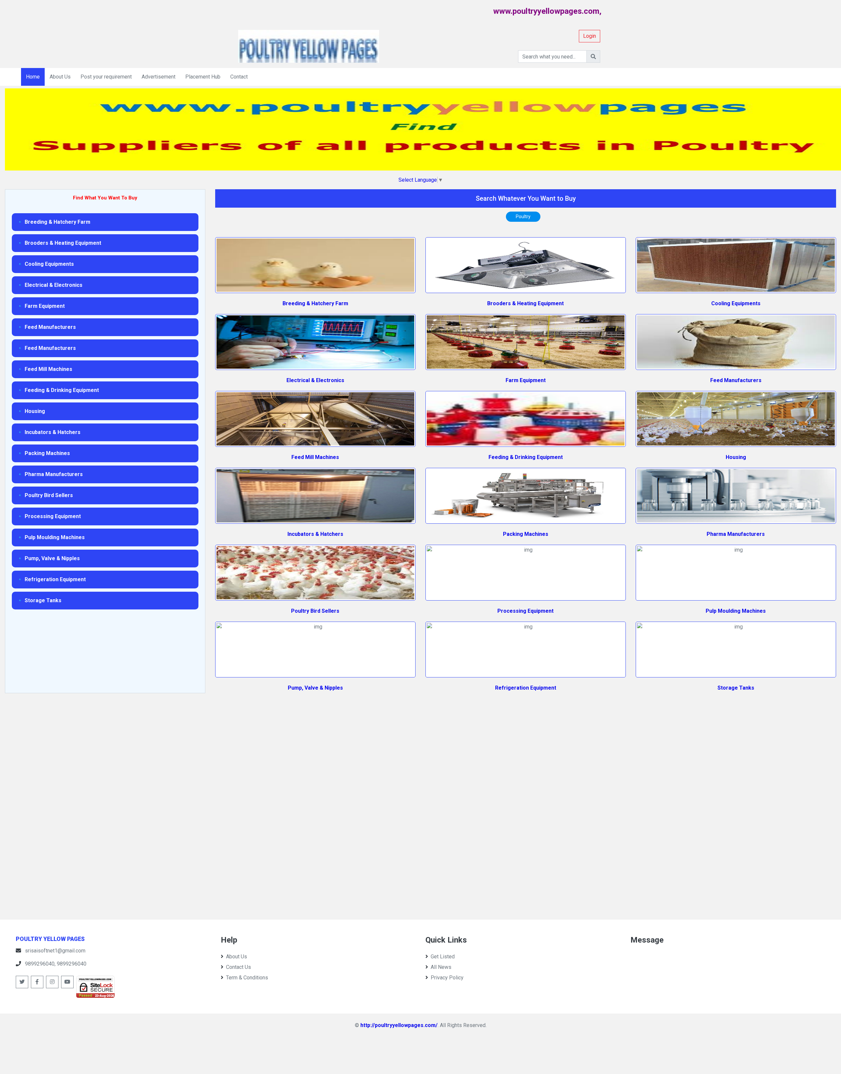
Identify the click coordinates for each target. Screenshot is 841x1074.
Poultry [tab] (523, 216)
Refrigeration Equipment (525, 688)
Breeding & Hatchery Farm (315, 303)
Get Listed (443, 956)
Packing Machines (525, 534)
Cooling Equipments (736, 303)
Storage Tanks (735, 688)
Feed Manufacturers (735, 380)
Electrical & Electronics (315, 380)
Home (33, 77)
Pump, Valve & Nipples (315, 688)
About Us (60, 77)
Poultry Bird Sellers (315, 611)
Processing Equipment (525, 611)
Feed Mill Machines (315, 457)
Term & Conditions (247, 977)
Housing (736, 457)
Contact (239, 77)
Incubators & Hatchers (315, 534)
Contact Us (238, 967)
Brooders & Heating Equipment (525, 303)
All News (441, 967)
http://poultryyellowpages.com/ (399, 1025)
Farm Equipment (526, 380)
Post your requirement (106, 77)
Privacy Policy (447, 977)
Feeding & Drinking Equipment (526, 457)
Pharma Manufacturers (736, 534)
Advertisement (158, 77)
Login (589, 36)
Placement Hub (202, 77)
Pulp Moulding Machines (736, 611)
